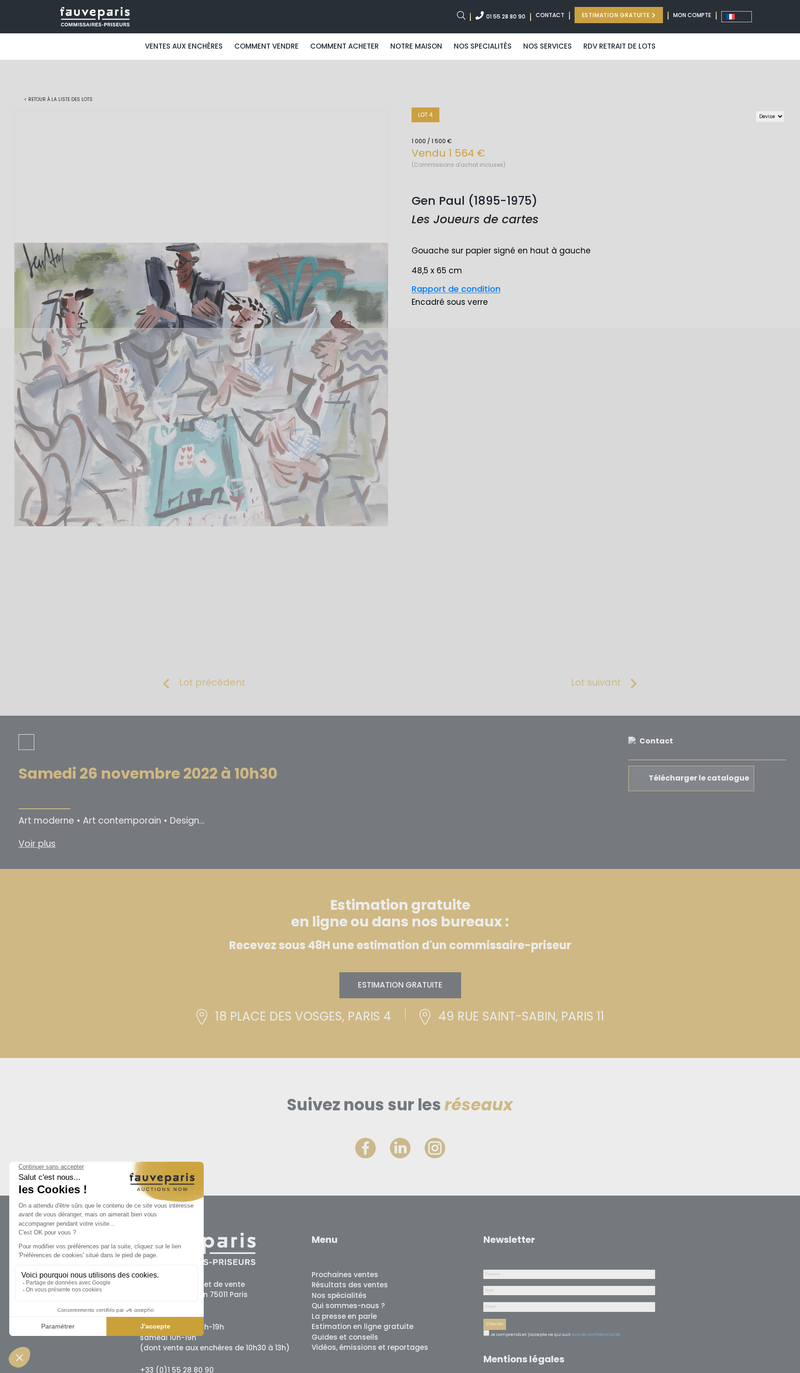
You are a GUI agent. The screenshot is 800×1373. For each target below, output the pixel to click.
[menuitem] (736, 16)
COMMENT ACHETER (344, 46)
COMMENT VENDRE (266, 46)
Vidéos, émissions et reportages (370, 1347)
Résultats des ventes (350, 1285)
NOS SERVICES (547, 46)
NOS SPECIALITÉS (483, 46)
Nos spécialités (339, 1295)
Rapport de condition (456, 289)
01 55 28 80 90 (505, 16)
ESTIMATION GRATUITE (617, 15)
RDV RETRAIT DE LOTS (619, 46)
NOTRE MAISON (416, 46)
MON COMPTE (692, 15)
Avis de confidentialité (596, 1334)
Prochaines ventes (345, 1274)
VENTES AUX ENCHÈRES (184, 46)
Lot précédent (212, 682)
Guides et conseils (345, 1337)
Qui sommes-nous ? (348, 1305)
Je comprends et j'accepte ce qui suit (530, 1334)
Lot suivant (596, 682)
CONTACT (550, 15)
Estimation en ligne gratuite (362, 1326)
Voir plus (37, 844)
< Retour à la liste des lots (58, 99)
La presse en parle (344, 1316)
